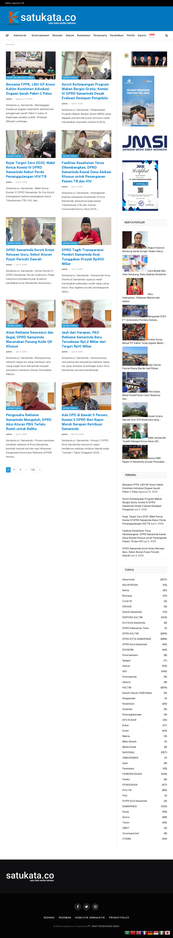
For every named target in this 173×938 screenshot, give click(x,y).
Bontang (127, 595)
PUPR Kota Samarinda (134, 801)
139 (33, 469)
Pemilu (126, 779)
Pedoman (65, 917)
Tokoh (125, 822)
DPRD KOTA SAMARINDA (136, 639)
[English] (139, 932)
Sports (142, 35)
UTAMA (126, 838)
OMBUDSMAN (130, 757)
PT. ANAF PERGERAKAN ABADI (103, 926)
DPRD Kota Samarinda (134, 644)
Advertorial (70, 78)
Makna (126, 736)
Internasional (129, 676)
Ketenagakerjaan (132, 714)
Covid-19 (127, 601)
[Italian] (162, 932)
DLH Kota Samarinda (133, 622)
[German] (150, 932)
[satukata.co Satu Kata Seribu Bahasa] (40, 18)
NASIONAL (128, 752)
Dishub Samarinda (132, 612)
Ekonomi (58, 35)
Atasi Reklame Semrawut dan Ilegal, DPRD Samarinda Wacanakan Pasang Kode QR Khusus (29, 339)
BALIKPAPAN (130, 585)
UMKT (125, 828)
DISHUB (126, 606)
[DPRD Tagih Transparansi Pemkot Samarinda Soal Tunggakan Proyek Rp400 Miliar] (86, 231)
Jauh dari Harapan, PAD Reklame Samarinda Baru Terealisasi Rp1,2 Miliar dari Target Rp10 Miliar (84, 339)
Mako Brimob (129, 741)
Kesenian (127, 709)
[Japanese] (167, 932)
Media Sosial (129, 747)
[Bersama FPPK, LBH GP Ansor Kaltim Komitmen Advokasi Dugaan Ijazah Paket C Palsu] (31, 65)
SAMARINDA (129, 806)
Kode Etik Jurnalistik (90, 917)
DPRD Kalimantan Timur (20, 78)
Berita (125, 590)
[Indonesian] (153, 35)
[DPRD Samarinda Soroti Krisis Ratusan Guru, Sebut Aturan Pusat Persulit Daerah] (31, 231)
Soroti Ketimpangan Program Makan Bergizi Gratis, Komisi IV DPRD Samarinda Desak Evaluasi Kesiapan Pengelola (85, 91)
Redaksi (49, 917)
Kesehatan (83, 35)
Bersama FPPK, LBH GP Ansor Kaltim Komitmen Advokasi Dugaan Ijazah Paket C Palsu (30, 89)
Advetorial (20, 35)
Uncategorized (130, 833)
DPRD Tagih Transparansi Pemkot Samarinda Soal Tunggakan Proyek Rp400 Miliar (83, 257)
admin (9, 99)
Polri (124, 795)
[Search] (166, 35)
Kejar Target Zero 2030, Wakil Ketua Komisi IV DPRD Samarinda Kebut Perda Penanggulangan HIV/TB (30, 170)
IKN (124, 671)
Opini (125, 763)
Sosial (125, 811)
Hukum (70, 35)
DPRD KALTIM (130, 633)
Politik (131, 35)
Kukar (125, 725)
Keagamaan (128, 698)
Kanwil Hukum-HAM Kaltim (137, 693)
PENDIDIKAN (129, 784)
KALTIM (126, 687)
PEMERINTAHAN (132, 774)
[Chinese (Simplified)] (133, 932)
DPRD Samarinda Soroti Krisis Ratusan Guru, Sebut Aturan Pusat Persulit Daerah (30, 254)
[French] (144, 932)
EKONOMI (127, 649)
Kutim (125, 730)
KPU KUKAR (129, 720)
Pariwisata (100, 35)
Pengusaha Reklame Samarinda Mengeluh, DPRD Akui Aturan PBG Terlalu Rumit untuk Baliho (29, 422)
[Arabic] (127, 932)
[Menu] (7, 35)
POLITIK (127, 790)
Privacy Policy (119, 917)
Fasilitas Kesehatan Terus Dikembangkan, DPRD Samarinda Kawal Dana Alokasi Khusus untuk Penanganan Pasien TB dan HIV (86, 172)
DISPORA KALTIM (132, 617)
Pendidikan (117, 35)
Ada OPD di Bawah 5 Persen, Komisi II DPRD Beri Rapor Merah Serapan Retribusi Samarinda (85, 422)
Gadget (126, 660)
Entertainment (40, 35)
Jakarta (126, 682)
